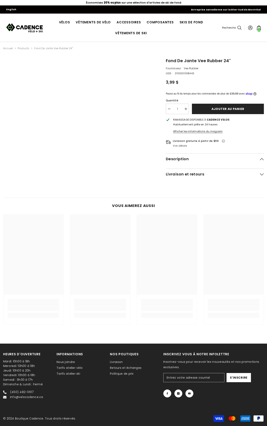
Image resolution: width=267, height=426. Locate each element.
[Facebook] (167, 393)
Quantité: (172, 100)
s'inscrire (239, 378)
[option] (133, 2)
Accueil (8, 48)
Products (23, 48)
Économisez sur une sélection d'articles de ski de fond (133, 3)
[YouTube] (189, 393)
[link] (33, 308)
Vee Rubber (191, 68)
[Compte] (250, 28)
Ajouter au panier (228, 109)
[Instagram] (178, 393)
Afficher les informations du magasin (198, 131)
